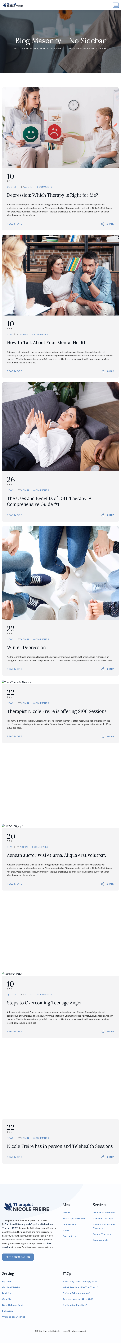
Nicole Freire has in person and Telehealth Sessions (60, 1146)
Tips (9, 334)
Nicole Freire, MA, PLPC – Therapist (38, 48)
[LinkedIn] (112, 223)
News (10, 490)
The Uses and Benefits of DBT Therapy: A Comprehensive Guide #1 (49, 501)
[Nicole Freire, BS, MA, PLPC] (13, 5)
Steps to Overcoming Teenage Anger (44, 1003)
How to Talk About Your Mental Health (46, 342)
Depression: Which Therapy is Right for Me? (52, 195)
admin (28, 187)
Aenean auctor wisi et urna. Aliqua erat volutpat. (56, 855)
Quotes (12, 187)
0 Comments (44, 187)
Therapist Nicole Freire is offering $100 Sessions (56, 711)
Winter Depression (26, 647)
